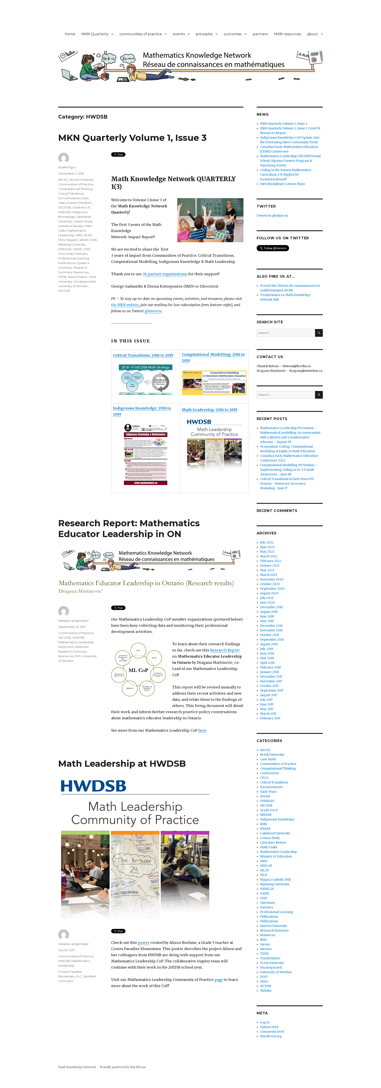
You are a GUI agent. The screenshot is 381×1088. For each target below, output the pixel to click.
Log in (264, 1022)
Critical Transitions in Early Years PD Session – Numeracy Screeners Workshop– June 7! (287, 483)
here (202, 730)
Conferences (269, 773)
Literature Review (70, 226)
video (264, 981)
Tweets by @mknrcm (272, 216)
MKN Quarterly (94, 34)
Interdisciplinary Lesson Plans (282, 184)
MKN (79, 235)
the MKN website (125, 305)
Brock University (81, 179)
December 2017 (271, 677)
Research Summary (72, 651)
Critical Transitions (71, 193)
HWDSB (64, 212)
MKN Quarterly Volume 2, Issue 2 (283, 124)
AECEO (63, 179)
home (70, 34)
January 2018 (269, 672)
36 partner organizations (165, 274)
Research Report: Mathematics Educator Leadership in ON (129, 528)
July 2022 (267, 542)
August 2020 (269, 593)
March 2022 (268, 556)
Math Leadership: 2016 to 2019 (209, 409)
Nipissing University (71, 244)
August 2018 (269, 644)
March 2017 (268, 714)
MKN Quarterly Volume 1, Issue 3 (132, 137)
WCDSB (64, 290)
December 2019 (271, 607)
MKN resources (287, 34)
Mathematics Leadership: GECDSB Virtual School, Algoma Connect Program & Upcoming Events (290, 160)
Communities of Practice (75, 184)
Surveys (266, 949)
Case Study (268, 759)
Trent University (272, 963)
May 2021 (267, 570)
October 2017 (269, 686)
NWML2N (64, 249)
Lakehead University (275, 833)
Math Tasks (268, 847)
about (312, 34)
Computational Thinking (75, 189)
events (179, 34)
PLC (79, 976)
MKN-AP (266, 866)
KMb (263, 824)
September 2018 (272, 640)
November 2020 (271, 579)
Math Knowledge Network (77, 1067)
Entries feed (269, 1027)
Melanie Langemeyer (73, 620)
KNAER (265, 829)
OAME (77, 249)
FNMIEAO (85, 203)
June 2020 (267, 602)
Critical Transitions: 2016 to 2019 (143, 355)
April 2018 (267, 663)
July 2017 (266, 700)
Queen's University (273, 926)
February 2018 (270, 667)
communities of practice (141, 34)
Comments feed (272, 1032)
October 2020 (270, 584)
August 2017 (268, 695)
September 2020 (272, 589)
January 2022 (270, 565)
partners (260, 34)
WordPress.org (271, 1036)
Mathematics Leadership (76, 642)
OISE (86, 249)
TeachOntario (77, 277)
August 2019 (268, 612)
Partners (81, 253)
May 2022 (267, 552)
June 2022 (267, 547)
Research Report (225, 650)
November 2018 (271, 630)
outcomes (233, 34)
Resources (81, 272)
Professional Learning (73, 258)
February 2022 (270, 561)
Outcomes (66, 253)
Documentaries (69, 198)
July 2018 (266, 649)
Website (266, 991)
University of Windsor (73, 286)
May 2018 (267, 658)
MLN (61, 240)
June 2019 (267, 616)
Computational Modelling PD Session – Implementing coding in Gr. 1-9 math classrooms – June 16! (288, 469)
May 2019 (267, 621)
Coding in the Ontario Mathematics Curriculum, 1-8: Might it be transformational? (285, 174)
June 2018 (267, 653)
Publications (67, 263)
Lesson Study (82, 221)
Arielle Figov (67, 167)
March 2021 (268, 575)
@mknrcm (153, 311)
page (219, 979)
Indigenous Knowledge (277, 819)
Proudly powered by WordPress (123, 1067)
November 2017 (271, 681)
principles (204, 34)
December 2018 (271, 626)
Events (72, 203)
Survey (265, 944)
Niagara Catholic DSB (81, 240)
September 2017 (271, 690)
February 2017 (270, 718)
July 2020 (267, 598)
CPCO (264, 778)
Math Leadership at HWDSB (122, 763)
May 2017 (266, 709)
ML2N (88, 235)
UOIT (264, 977)
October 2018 (269, 635)
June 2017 (267, 704)
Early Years (268, 792)
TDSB (62, 277)
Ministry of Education (276, 856)
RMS (78, 656)
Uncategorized (84, 281)
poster (143, 942)
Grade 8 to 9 (81, 207)
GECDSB (64, 207)
